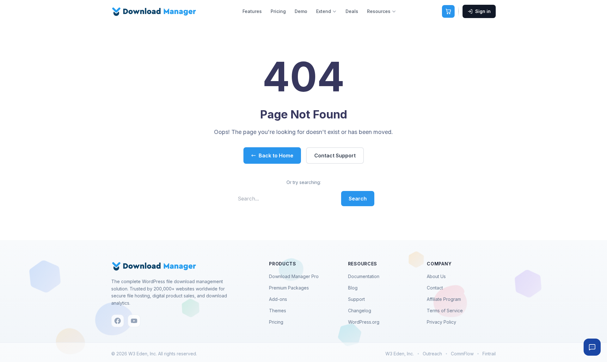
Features (252, 11)
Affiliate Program (444, 299)
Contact (435, 287)
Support (356, 299)
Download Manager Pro (294, 276)
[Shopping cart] (448, 11)
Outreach (432, 353)
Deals (352, 11)
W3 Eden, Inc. (399, 353)
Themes (277, 310)
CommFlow (462, 353)
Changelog (359, 310)
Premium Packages (289, 287)
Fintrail (489, 353)
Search (358, 198)
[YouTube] (134, 320)
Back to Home (276, 155)
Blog (353, 287)
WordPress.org (363, 322)
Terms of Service (445, 310)
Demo (301, 11)
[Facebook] (117, 320)
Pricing (278, 11)
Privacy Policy (441, 322)
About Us (436, 276)
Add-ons (278, 299)
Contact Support (335, 155)
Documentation (363, 276)
